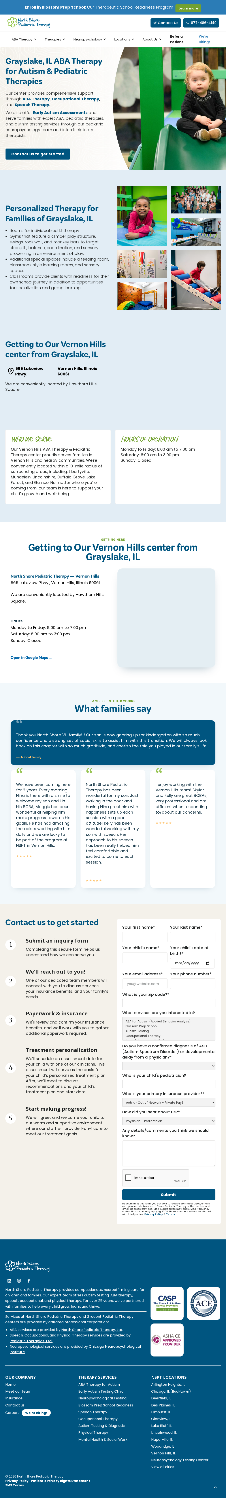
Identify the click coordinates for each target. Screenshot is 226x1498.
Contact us (14, 1405)
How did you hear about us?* (151, 1112)
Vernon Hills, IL (163, 1453)
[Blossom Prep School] (169, 1026)
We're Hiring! (204, 39)
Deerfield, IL (161, 1398)
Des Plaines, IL (163, 1405)
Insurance (14, 1398)
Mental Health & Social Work (103, 1439)
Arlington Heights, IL (168, 1384)
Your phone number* (190, 974)
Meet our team (18, 1391)
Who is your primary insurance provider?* (163, 1093)
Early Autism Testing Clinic (101, 1391)
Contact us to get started (37, 154)
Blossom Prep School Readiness (105, 1405)
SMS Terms (14, 1485)
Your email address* (142, 974)
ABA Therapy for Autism (99, 1384)
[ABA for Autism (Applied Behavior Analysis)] (169, 1021)
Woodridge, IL (162, 1446)
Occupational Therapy (98, 1418)
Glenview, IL (161, 1418)
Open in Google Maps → (31, 659)
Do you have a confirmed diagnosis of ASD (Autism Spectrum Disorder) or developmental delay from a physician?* (168, 1051)
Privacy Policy (153, 1214)
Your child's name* (140, 947)
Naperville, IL (162, 1439)
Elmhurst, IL (161, 1412)
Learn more (188, 8)
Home (10, 1384)
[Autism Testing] (169, 1031)
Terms (170, 1214)
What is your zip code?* (145, 994)
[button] (23, 39)
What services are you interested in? (158, 1012)
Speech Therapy (92, 1412)
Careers (12, 1412)
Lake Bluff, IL (161, 1425)
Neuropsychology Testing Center (180, 1460)
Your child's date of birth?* (189, 950)
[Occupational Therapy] (169, 1036)
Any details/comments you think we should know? (165, 1133)
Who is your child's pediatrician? (154, 1075)
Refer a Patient (176, 39)
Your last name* (186, 927)
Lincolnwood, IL (164, 1432)
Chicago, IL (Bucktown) (171, 1391)
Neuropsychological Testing (102, 1398)
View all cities (162, 1466)
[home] (29, 23)
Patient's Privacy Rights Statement (60, 1481)
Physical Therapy (93, 1432)
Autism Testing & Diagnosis (101, 1425)
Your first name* (138, 927)
